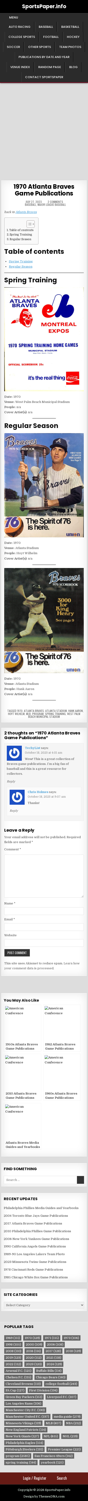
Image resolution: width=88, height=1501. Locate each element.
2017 (53, 1351)
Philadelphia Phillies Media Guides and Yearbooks (41, 1208)
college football (61, 1384)
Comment (12, 849)
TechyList (32, 748)
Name (9, 903)
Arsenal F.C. (18, 1370)
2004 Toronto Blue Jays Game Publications (36, 1215)
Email (9, 919)
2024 (54, 1364)
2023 (34, 1364)
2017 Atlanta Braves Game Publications (33, 1223)
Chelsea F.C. (18, 1377)
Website (10, 935)
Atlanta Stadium (56, 711)
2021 (53, 1357)
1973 (71, 1338)
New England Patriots (26, 1429)
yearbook (52, 1462)
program (38, 714)
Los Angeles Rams (23, 1403)
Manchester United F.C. (27, 1416)
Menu (13, 17)
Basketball (70, 27)
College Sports (21, 37)
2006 (55, 1344)
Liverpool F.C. (61, 1397)
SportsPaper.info (44, 6)
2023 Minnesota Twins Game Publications (35, 1262)
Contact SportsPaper (44, 77)
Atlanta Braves (26, 212)
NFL (51, 1436)
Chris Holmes (38, 792)
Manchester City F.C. (25, 1410)
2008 (13, 1351)
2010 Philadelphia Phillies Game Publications (37, 1231)
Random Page (49, 67)
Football (51, 37)
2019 (13, 1357)
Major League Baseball (52, 205)
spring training (55, 714)
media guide (67, 1416)
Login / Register (34, 1478)
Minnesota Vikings (23, 1423)
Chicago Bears (50, 1377)
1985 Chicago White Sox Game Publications (36, 1277)
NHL (70, 1436)
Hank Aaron (75, 711)
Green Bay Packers (24, 1397)
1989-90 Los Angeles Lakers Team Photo (34, 1254)
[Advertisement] (44, 129)
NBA (73, 1423)
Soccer (13, 47)
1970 (20, 711)
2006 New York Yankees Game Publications (36, 1239)
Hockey (73, 37)
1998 (13, 1344)
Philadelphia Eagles (24, 1443)
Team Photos (70, 47)
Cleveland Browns (23, 1384)
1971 (52, 1338)
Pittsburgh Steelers (24, 1449)
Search (62, 1478)
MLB (28, 714)
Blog (73, 67)
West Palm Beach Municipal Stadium (54, 715)
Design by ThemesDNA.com (44, 1496)
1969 (13, 1338)
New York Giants (22, 1436)
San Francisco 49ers (53, 1456)
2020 (34, 1357)
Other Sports (39, 47)
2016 (33, 1351)
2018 (73, 1351)
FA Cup (15, 1390)
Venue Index (20, 67)
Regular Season (20, 239)
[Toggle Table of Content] (28, 224)
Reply (11, 781)
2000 (34, 1344)
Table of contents (21, 230)
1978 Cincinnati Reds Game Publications (33, 1269)
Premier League (64, 1449)
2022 (13, 1364)
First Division (43, 1390)
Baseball (46, 27)
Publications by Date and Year (44, 57)
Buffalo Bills (48, 1370)
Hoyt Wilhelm (16, 714)
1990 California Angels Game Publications (35, 1246)
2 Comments (55, 201)
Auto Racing (20, 27)
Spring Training (21, 234)
